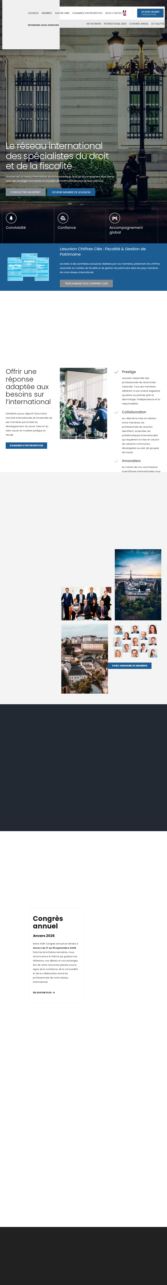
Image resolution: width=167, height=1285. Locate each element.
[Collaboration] (118, 412)
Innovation (131, 460)
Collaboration (134, 412)
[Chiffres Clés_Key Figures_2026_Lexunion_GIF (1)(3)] (29, 267)
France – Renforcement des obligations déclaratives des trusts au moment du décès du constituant (130, 1128)
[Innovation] (118, 461)
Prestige (129, 371)
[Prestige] (118, 372)
